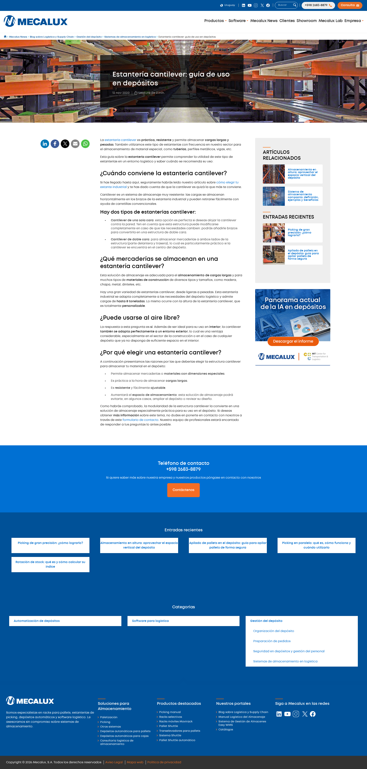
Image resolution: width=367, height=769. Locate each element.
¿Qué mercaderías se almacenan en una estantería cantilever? (64, 193)
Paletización (108, 717)
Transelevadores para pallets (179, 731)
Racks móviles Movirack (175, 721)
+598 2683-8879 (183, 469)
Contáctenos (183, 490)
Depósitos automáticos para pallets (125, 731)
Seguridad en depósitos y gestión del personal (289, 651)
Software (238, 21)
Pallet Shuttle (168, 726)
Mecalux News (264, 21)
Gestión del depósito (266, 621)
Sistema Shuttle (170, 735)
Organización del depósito (273, 631)
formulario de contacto (140, 420)
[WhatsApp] (75, 146)
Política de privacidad (164, 762)
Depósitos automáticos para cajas (124, 736)
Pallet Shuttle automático (177, 740)
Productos (214, 21)
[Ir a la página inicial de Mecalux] (5, 37)
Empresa (353, 21)
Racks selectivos (170, 717)
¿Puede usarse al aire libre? (62, 204)
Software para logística (150, 621)
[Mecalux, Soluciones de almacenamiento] (35, 27)
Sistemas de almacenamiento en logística (285, 661)
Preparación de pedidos (272, 641)
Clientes (287, 21)
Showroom (307, 21)
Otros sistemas (110, 727)
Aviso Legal (114, 762)
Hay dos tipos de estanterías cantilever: (61, 181)
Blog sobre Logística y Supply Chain (243, 712)
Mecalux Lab (331, 21)
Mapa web (135, 762)
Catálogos (225, 729)
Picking (105, 722)
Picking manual (170, 712)
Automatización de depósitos (37, 621)
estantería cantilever (120, 140)
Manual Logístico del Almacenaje (241, 717)
